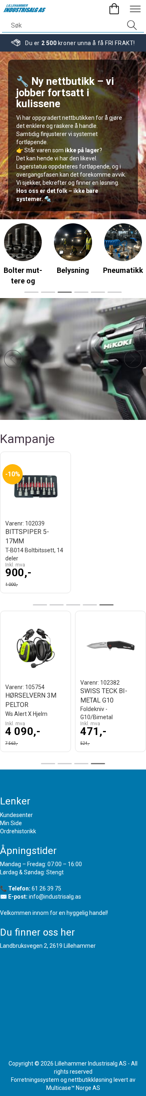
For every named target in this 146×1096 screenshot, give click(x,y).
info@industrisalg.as (55, 896)
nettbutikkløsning (90, 1080)
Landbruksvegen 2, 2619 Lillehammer (48, 946)
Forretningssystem (35, 1080)
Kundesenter (16, 815)
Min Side (11, 823)
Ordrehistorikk (18, 831)
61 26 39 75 (46, 888)
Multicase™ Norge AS (73, 1088)
